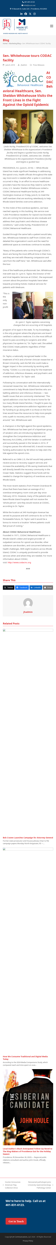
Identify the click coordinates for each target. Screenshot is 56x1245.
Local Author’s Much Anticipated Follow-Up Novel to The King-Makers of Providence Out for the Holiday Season (27, 1151)
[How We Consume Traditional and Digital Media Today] (28, 950)
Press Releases (38, 65)
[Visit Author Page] (28, 602)
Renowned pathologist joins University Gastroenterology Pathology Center (38, 1185)
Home (5, 43)
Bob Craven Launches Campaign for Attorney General (28, 837)
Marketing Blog (15, 43)
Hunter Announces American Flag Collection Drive (11, 1185)
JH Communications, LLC (22, 1237)
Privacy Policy (28, 1241)
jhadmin (24, 65)
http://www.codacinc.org (19, 562)
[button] (51, 26)
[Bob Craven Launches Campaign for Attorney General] (28, 731)
